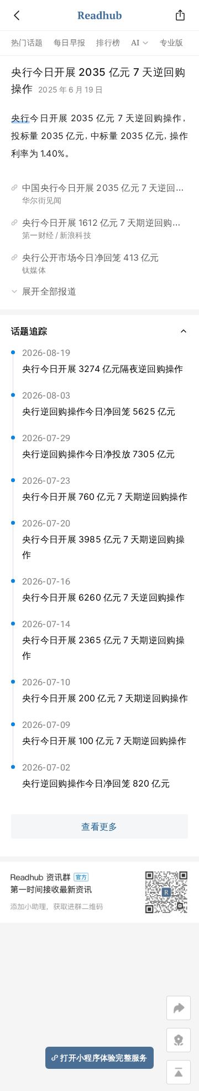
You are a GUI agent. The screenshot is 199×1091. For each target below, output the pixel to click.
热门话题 (27, 42)
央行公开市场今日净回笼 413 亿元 (90, 257)
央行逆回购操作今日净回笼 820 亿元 (96, 783)
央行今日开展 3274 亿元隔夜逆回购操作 (103, 368)
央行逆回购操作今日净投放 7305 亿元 (98, 453)
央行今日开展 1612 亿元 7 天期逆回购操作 (106, 222)
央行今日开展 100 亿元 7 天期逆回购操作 (104, 740)
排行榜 (108, 42)
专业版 (172, 42)
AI (135, 42)
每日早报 (69, 42)
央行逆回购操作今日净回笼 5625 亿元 (98, 411)
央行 (20, 117)
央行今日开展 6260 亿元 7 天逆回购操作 (103, 597)
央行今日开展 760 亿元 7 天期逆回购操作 (104, 496)
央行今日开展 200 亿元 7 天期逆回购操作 (105, 698)
